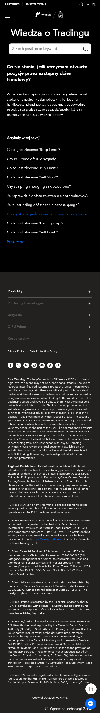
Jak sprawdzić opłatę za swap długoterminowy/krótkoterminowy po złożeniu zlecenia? (50, 196)
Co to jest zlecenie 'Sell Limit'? (32, 232)
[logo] (52, 15)
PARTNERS (12, 4)
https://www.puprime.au (48, 539)
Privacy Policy (16, 351)
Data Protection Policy (43, 351)
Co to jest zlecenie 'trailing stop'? (35, 223)
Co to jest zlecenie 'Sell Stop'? (32, 177)
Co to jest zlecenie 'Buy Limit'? (32, 168)
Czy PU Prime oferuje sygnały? (32, 159)
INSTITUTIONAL (37, 4)
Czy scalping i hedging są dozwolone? (39, 186)
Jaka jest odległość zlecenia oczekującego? (43, 205)
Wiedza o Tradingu (50, 33)
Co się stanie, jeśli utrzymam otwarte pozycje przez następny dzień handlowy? (50, 214)
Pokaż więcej (16, 242)
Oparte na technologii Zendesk (73, 709)
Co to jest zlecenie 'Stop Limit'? (33, 150)
